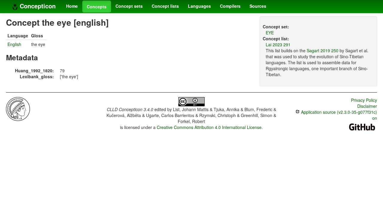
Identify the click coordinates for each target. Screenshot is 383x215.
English (14, 44)
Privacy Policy (364, 100)
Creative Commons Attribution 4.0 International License (209, 127)
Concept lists (165, 6)
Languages (199, 6)
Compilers (230, 6)
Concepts (97, 7)
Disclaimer (367, 106)
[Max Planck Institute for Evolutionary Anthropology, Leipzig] (18, 108)
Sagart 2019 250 (322, 50)
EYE (270, 33)
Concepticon (37, 5)
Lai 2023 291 (278, 44)
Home (72, 6)
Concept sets (129, 6)
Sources (258, 6)
